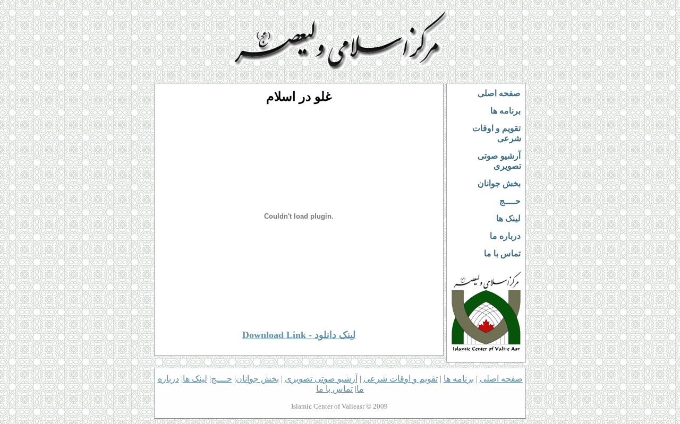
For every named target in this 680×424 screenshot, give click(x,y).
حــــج (510, 200)
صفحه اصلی (499, 93)
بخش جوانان (499, 183)
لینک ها (508, 218)
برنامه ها (505, 110)
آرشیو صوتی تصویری (499, 160)
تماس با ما (502, 253)
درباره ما (505, 235)
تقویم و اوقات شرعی (496, 133)
